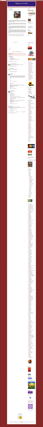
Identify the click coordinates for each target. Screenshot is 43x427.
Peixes (29, 315)
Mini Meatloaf (30, 182)
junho (30, 189)
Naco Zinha (29, 74)
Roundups (29, 328)
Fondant (29, 258)
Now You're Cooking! (30, 129)
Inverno (29, 276)
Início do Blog (29, 273)
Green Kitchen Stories (30, 72)
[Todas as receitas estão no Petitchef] (30, 152)
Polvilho (29, 318)
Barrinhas (29, 216)
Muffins (29, 301)
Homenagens (29, 272)
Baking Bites (29, 105)
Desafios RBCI (30, 244)
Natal (29, 302)
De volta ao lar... (11, 9)
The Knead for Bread (30, 137)
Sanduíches (29, 332)
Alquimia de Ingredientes (31, 209)
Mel (28, 293)
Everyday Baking (30, 116)
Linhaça (29, 285)
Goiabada (29, 268)
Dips (28, 249)
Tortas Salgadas (30, 348)
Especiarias (29, 253)
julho (29, 188)
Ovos (29, 306)
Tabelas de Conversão (30, 345)
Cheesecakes (29, 231)
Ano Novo (29, 212)
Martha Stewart (30, 126)
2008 (29, 196)
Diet (28, 248)
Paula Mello (11, 68)
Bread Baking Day (30, 220)
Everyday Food (30, 117)
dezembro (30, 176)
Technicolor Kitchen (30, 77)
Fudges (29, 262)
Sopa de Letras (30, 340)
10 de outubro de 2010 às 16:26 (13, 66)
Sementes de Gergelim (30, 336)
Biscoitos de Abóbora (31, 179)
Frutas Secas (29, 261)
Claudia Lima (11, 90)
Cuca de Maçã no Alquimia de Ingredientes (31, 181)
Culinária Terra (30, 112)
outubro (30, 178)
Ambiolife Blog (30, 89)
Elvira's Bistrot (29, 70)
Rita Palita (29, 326)
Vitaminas (29, 356)
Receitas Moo (29, 133)
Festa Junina (29, 256)
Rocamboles (29, 327)
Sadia (29, 134)
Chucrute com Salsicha (30, 66)
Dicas (29, 247)
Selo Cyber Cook (30, 334)
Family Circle (29, 118)
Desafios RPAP (30, 245)
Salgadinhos (29, 331)
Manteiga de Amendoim (31, 289)
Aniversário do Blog (30, 211)
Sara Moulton (29, 135)
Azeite (29, 214)
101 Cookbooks (30, 101)
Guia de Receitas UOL (30, 120)
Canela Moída (29, 65)
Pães (29, 307)
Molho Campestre (30, 297)
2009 (29, 195)
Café (28, 222)
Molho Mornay (30, 299)
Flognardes (29, 257)
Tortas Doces (29, 347)
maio (29, 190)
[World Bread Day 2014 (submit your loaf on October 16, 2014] (31, 158)
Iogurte (29, 277)
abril (29, 191)
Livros (29, 286)
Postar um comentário (11, 110)
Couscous (29, 237)
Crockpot (29, 239)
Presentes (29, 320)
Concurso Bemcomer (30, 236)
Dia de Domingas (30, 69)
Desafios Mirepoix (30, 243)
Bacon (29, 215)
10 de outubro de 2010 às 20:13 (13, 88)
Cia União (29, 109)
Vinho (29, 355)
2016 (29, 170)
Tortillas (29, 349)
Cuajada (29, 240)
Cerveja (29, 227)
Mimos (29, 295)
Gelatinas (29, 266)
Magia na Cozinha (21, 3)
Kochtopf (29, 73)
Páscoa (29, 311)
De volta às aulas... (31, 184)
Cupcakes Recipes (30, 113)
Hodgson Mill (29, 121)
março (30, 192)
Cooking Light (29, 110)
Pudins (29, 323)
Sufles (29, 344)
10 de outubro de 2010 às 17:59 (13, 71)
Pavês (29, 314)
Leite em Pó (29, 282)
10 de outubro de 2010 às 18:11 (13, 81)
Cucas (29, 241)
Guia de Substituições (30, 270)
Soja (28, 339)
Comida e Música (30, 235)
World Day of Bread (30, 357)
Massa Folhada (30, 291)
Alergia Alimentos (30, 207)
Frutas (29, 260)
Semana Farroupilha (30, 335)
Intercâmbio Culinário (30, 274)
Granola (29, 269)
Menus (29, 294)
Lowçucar (29, 125)
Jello (28, 122)
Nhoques (29, 303)
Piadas (29, 316)
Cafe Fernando (30, 64)
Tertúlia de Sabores (30, 78)
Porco (29, 319)
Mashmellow (29, 290)
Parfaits (29, 310)
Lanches (29, 278)
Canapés (29, 224)
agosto (30, 187)
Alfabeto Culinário (30, 208)
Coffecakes (29, 233)
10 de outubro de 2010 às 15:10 (13, 61)
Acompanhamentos (30, 205)
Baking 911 (29, 104)
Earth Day (29, 251)
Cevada (29, 228)
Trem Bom (29, 138)
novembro (30, 177)
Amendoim (29, 210)
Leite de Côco (29, 281)
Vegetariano (29, 352)
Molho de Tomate (30, 298)
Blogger (21, 422)
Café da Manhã (30, 223)
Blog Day (29, 218)
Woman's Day (29, 141)
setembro (30, 186)
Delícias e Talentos (30, 68)
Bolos (29, 219)
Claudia (11, 73)
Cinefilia (29, 90)
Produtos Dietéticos (30, 322)
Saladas (29, 330)
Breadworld (29, 108)
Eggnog (29, 252)
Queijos (29, 324)
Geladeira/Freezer (30, 265)
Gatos (29, 264)
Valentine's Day (30, 351)
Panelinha (29, 130)
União (29, 139)
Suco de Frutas (30, 343)
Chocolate (29, 232)
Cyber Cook (29, 114)
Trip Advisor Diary (30, 93)
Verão (29, 353)
